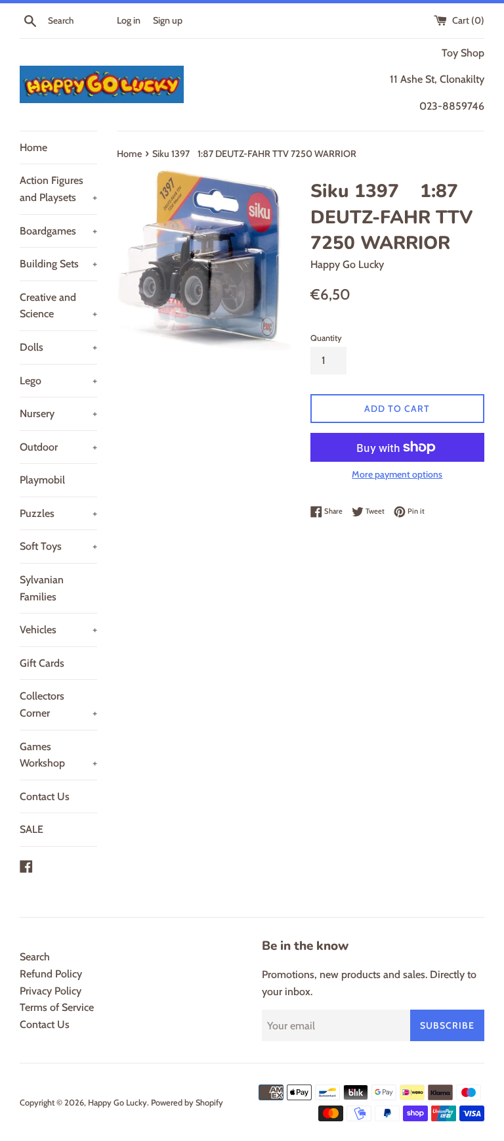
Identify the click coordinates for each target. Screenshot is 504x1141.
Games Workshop (58, 755)
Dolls (58, 347)
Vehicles (58, 629)
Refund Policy (51, 974)
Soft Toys (58, 546)
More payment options (397, 474)
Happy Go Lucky (117, 1102)
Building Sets (58, 263)
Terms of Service (57, 1007)
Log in (128, 20)
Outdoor (58, 447)
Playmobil (42, 480)
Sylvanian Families (42, 588)
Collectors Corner (58, 704)
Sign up (167, 20)
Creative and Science (58, 306)
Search (35, 957)
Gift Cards (42, 663)
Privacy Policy (50, 991)
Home (33, 147)
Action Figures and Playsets (58, 189)
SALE (31, 829)
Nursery (58, 413)
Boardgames (58, 231)
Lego (58, 380)
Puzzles (58, 513)
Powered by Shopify (187, 1102)
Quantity (326, 338)
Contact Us (45, 796)
